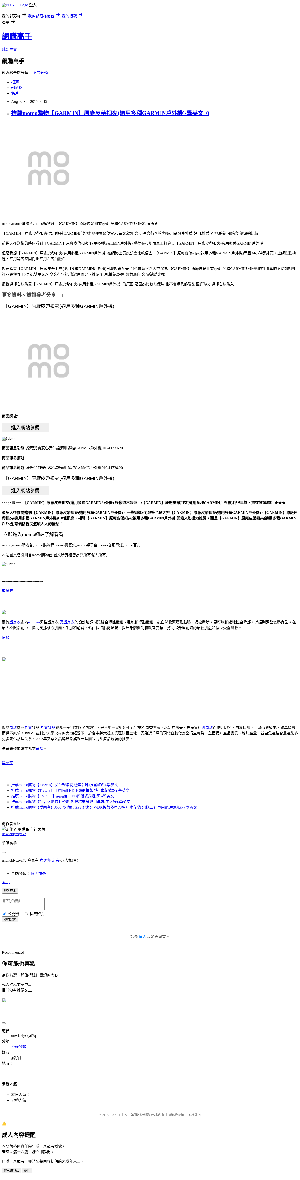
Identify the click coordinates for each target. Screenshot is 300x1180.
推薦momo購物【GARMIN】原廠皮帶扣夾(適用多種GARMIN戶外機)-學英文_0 (110, 113)
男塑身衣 (67, 622)
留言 (55, 860)
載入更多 (10, 891)
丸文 (28, 728)
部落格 (16, 88)
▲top (6, 882)
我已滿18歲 (11, 1170)
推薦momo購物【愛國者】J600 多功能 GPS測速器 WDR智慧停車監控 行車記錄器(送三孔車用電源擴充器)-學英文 (104, 807)
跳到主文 (9, 49)
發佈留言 (10, 919)
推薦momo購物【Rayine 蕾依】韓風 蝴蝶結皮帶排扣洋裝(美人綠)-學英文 (70, 802)
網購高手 (17, 36)
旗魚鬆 (207, 728)
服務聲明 (194, 1115)
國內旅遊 (38, 874)
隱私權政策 (176, 1115)
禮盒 (39, 749)
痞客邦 (45, 860)
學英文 (7, 763)
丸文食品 (47, 728)
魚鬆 (5, 638)
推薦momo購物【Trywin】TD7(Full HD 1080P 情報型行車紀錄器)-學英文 (70, 790)
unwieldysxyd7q (14, 834)
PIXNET (115, 1115)
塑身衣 (7, 591)
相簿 (15, 82)
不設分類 (40, 73)
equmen (34, 622)
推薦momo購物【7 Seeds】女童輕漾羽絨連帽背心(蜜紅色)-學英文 (64, 785)
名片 (15, 93)
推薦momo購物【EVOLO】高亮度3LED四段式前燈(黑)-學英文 (62, 796)
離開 (27, 1170)
